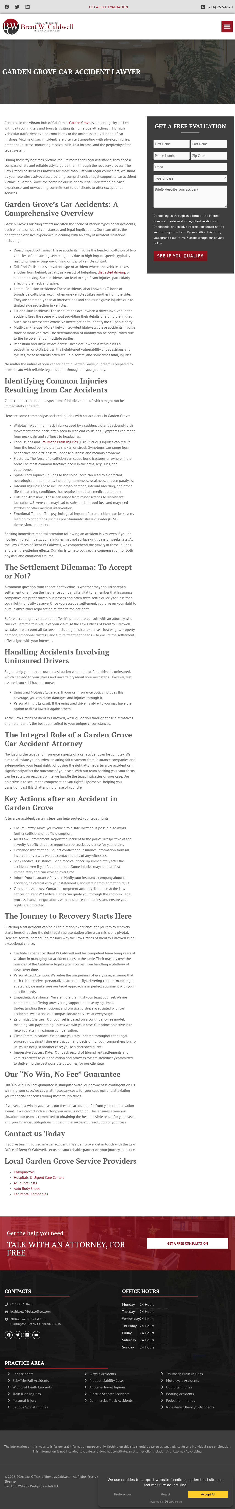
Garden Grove (79, 122)
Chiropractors (24, 1172)
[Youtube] (36, 1335)
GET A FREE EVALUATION (108, 7)
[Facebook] (6, 6)
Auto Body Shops (27, 1188)
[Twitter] (17, 6)
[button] (227, 26)
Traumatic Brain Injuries (59, 442)
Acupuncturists (25, 1183)
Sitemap (10, 1481)
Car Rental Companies (31, 1194)
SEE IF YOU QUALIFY (180, 256)
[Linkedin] (27, 6)
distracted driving (111, 272)
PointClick (52, 1486)
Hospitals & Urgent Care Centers (39, 1177)
